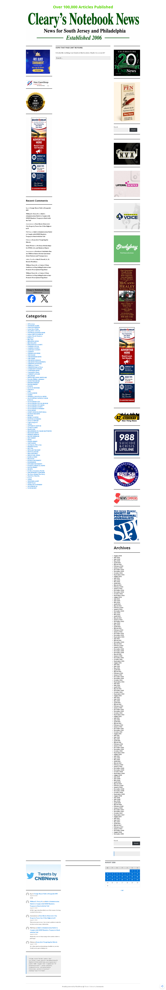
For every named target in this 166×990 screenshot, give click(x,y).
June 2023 (117, 613)
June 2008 (117, 799)
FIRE (29, 391)
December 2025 (119, 569)
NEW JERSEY (31, 438)
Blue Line (30, 339)
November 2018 (119, 652)
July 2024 (117, 599)
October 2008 (118, 792)
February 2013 (118, 706)
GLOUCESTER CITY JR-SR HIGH (37, 403)
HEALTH (30, 415)
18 (112, 880)
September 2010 (119, 753)
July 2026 (117, 557)
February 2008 (118, 806)
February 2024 (118, 607)
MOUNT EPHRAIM (33, 436)
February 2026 (118, 566)
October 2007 (118, 813)
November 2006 (119, 830)
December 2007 (119, 810)
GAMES (29, 395)
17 (107, 880)
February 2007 (118, 827)
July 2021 (117, 639)
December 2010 (119, 747)
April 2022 (117, 626)
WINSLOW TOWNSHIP (34, 484)
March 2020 (118, 644)
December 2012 (119, 709)
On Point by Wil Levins (34, 445)
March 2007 (118, 825)
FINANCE (30, 389)
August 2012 (118, 716)
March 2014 (117, 689)
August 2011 (117, 734)
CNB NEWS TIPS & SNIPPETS (36, 362)
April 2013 (117, 702)
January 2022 (118, 632)
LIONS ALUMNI (32, 427)
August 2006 (118, 832)
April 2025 (117, 583)
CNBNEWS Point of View (35, 367)
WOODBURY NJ (32, 486)
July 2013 (117, 697)
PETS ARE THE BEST (33, 450)
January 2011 (118, 746)
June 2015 (117, 666)
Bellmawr (30, 338)
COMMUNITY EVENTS (34, 369)
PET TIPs (30, 448)
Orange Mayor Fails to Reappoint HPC (46, 894)
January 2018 (118, 656)
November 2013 (119, 690)
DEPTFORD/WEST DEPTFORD (37, 377)
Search (116, 127)
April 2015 (117, 670)
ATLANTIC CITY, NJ (33, 331)
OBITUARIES (31, 443)
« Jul (122, 890)
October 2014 (118, 680)
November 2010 (119, 749)
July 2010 (117, 756)
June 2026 (117, 559)
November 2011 (119, 730)
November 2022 (119, 621)
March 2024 (118, 606)
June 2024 (117, 601)
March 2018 (117, 654)
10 (107, 877)
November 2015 (119, 658)
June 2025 (117, 580)
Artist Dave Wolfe (33, 329)
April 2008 (117, 803)
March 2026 (118, 564)
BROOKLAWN (31, 343)
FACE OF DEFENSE (33, 388)
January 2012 (118, 727)
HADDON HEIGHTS (33, 414)
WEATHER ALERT (33, 481)
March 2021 (117, 640)
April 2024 (117, 604)
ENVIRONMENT (32, 384)
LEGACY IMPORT (33, 421)
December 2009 (119, 768)
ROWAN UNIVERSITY (34, 460)
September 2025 (119, 575)
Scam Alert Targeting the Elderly (46, 942)
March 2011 (117, 742)
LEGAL (29, 424)
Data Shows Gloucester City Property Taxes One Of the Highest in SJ (38, 226)
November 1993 (119, 834)
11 (112, 877)
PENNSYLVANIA (32, 446)
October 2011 (118, 732)
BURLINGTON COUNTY (34, 345)
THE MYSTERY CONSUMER (36, 472)
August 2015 (118, 663)
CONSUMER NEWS (33, 370)
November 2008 (119, 791)
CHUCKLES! (31, 355)
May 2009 (117, 780)
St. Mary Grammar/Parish (35, 471)
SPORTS (30, 469)
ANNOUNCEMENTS (33, 327)
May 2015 (117, 668)
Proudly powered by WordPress (72, 986)
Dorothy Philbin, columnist (35, 379)
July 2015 (117, 664)
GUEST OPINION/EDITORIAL (36, 412)
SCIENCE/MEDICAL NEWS (36, 465)
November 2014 (119, 678)
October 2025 (118, 573)
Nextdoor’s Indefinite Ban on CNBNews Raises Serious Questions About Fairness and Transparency (38, 254)
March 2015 (117, 671)
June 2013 (117, 699)
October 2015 (118, 659)
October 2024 (118, 594)
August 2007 (118, 817)
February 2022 (118, 630)
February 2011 (118, 744)
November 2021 (119, 635)
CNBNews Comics (33, 365)
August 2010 (118, 754)
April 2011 (117, 740)
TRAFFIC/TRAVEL (33, 476)
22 (132, 880)
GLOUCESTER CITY (33, 402)
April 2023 (117, 616)
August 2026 (118, 556)
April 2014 (117, 687)
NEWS (29, 440)
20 (122, 880)
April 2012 (117, 721)
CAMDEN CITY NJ (33, 346)
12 (117, 877)
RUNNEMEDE (31, 462)
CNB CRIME (31, 358)
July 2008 (117, 798)
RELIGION (30, 459)
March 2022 (118, 628)
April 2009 (117, 782)
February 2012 (118, 725)
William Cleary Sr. (31, 265)
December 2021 (119, 633)
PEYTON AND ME (32, 452)
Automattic (100, 986)
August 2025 (118, 576)
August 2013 (118, 696)
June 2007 (117, 820)
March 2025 (117, 585)
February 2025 (118, 587)
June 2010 (117, 758)
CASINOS (30, 351)
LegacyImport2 (32, 422)
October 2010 (118, 751)
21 (127, 880)
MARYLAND (31, 429)
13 (122, 877)
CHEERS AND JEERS (33, 353)
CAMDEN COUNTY (33, 348)
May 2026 (117, 561)
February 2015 (118, 673)
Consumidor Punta (33, 372)
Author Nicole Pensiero (34, 336)
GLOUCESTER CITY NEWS (35, 405)
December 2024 (119, 590)
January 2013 (118, 708)
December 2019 (119, 649)
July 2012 (117, 718)
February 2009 (118, 785)
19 (117, 880)
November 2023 (119, 611)
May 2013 (117, 701)
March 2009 (118, 784)
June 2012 (117, 720)
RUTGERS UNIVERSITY (34, 464)
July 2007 (117, 818)
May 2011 (117, 739)
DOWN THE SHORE (33, 381)
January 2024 (118, 609)
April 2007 (117, 823)
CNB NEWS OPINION (34, 360)
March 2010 (117, 763)
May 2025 (117, 582)
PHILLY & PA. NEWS (33, 455)
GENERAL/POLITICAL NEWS (36, 396)
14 (127, 877)
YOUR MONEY (32, 488)
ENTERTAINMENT (33, 383)
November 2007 (119, 811)
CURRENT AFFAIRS (33, 374)
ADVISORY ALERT (33, 326)
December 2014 (119, 677)
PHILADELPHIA (32, 453)
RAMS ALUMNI (32, 457)
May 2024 (117, 602)
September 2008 (119, 794)
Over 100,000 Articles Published (83, 7)
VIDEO (29, 479)
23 (137, 880)
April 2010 (117, 761)
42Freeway (31, 324)
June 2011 (117, 737)
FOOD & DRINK (32, 393)
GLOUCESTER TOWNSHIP (35, 408)
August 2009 (118, 775)
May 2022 (117, 625)
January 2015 (118, 675)
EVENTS (30, 386)
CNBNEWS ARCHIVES (34, 364)
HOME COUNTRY (33, 417)
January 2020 (118, 647)
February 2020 (118, 645)
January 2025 (118, 588)
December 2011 (119, 728)
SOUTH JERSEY (32, 467)
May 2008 (117, 801)
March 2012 (117, 723)
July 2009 (117, 777)
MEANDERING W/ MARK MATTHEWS (39, 431)
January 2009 (118, 787)
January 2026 (118, 568)
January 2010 (118, 766)
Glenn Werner (30, 245)
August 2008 (118, 796)
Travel (29, 478)
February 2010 (118, 765)
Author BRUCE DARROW (35, 334)
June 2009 (117, 779)
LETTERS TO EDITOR (34, 426)
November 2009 (119, 770)
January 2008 (118, 808)
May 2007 (117, 822)
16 (137, 877)
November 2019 (119, 651)
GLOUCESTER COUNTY (34, 407)
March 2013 (117, 704)
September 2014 (119, 682)
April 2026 (117, 563)
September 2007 (119, 815)
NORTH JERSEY (32, 441)
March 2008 (118, 804)
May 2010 (117, 759)
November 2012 (119, 711)
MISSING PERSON (33, 434)
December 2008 (119, 789)
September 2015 (119, 661)
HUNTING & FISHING (34, 419)
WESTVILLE (31, 483)
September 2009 (119, 773)
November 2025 (119, 571)
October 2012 (118, 713)
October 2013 (118, 692)
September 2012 (119, 715)
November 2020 (119, 642)
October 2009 (118, 772)
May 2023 (117, 614)
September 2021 (119, 637)
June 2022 (117, 623)
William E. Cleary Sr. (32, 214)
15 (132, 877)
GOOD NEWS (31, 410)
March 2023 (118, 618)
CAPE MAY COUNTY (33, 350)
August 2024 (118, 597)
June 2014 (117, 685)
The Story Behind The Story (36, 474)
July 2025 (117, 578)
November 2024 (119, 592)
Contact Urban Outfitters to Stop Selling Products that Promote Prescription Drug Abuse (38, 267)
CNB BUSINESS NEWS (34, 357)
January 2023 (118, 620)
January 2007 (118, 829)
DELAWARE (31, 376)
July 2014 (117, 683)
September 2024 (119, 595)
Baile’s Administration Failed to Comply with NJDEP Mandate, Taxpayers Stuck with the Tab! (39, 234)
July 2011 (116, 735)
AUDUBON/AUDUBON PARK (36, 332)
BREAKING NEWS (33, 341)
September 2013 (119, 694)
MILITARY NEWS (32, 433)
